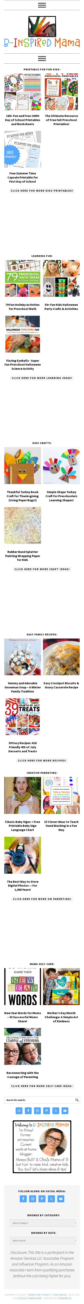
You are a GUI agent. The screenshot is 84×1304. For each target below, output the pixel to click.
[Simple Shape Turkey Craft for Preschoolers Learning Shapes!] (61, 466)
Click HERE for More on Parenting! (42, 899)
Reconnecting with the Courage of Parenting (22, 1075)
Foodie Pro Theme (38, 1294)
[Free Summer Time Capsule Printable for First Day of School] (22, 166)
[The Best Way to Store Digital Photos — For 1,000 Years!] (22, 856)
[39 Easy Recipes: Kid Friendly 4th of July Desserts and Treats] (22, 717)
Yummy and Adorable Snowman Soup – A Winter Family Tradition (22, 687)
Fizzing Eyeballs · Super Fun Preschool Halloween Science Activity (22, 365)
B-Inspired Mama (42, 30)
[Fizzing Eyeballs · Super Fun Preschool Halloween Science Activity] (22, 335)
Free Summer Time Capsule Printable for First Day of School (22, 177)
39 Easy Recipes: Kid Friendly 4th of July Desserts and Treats (22, 747)
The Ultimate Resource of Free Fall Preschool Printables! (61, 120)
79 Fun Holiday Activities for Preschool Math (22, 307)
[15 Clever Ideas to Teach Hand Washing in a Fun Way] (61, 796)
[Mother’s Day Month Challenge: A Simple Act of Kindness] (61, 987)
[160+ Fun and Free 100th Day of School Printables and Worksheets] (22, 108)
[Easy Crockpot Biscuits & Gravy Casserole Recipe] (61, 658)
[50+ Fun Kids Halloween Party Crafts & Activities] (61, 279)
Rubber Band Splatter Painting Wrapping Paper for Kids (22, 556)
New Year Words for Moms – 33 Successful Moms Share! (22, 1017)
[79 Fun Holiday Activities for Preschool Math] (22, 279)
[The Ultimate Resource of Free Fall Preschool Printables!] (61, 108)
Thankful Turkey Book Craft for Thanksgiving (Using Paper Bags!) (23, 496)
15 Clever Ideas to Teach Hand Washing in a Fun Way (61, 826)
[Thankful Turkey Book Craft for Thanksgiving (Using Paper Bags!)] (22, 466)
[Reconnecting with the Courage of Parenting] (22, 1047)
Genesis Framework (30, 1298)
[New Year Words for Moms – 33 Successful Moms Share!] (22, 987)
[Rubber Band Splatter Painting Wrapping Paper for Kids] (22, 526)
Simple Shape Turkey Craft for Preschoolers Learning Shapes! (61, 496)
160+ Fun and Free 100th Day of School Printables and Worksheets (22, 120)
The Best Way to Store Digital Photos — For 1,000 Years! (22, 886)
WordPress (64, 1298)
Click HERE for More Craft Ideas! (42, 569)
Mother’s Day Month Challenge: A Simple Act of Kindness (61, 1017)
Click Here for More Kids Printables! (42, 190)
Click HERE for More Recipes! (42, 760)
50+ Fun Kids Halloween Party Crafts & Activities (61, 307)
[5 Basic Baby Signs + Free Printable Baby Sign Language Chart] (22, 796)
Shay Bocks (60, 1294)
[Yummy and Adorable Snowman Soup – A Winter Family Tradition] (22, 658)
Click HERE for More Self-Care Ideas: (42, 1086)
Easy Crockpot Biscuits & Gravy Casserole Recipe (61, 685)
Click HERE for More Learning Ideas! (42, 378)
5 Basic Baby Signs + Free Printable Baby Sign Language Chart (22, 826)
